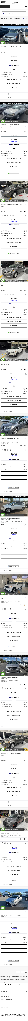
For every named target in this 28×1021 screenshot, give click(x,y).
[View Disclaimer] (13, 215)
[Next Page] (19, 972)
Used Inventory (5, 996)
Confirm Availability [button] (14, 83)
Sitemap (15, 1014)
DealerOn (12, 1014)
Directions (13, 6)
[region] (14, 73)
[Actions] (25, 47)
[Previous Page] (17, 972)
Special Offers (5, 998)
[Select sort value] (26, 18)
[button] (5, 6)
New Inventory (5, 994)
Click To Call (14, 87)
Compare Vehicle (8, 97)
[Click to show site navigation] (25, 6)
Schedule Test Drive (6, 999)
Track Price (15, 65)
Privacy (19, 1014)
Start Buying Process (14, 79)
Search (22, 13)
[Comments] (26, 215)
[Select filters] (23, 18)
